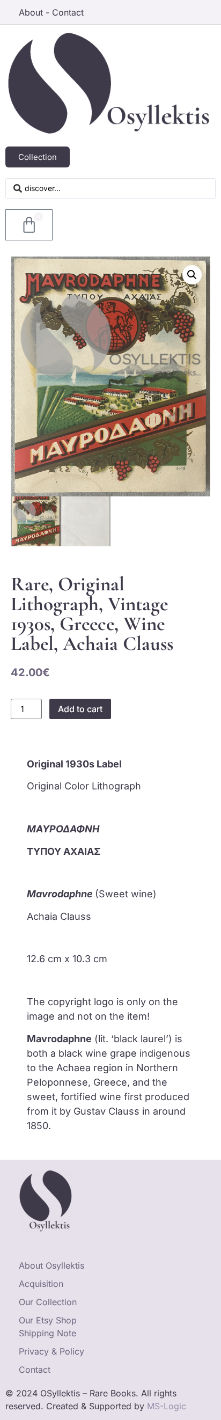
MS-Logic (166, 1406)
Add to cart (80, 709)
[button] (192, 274)
